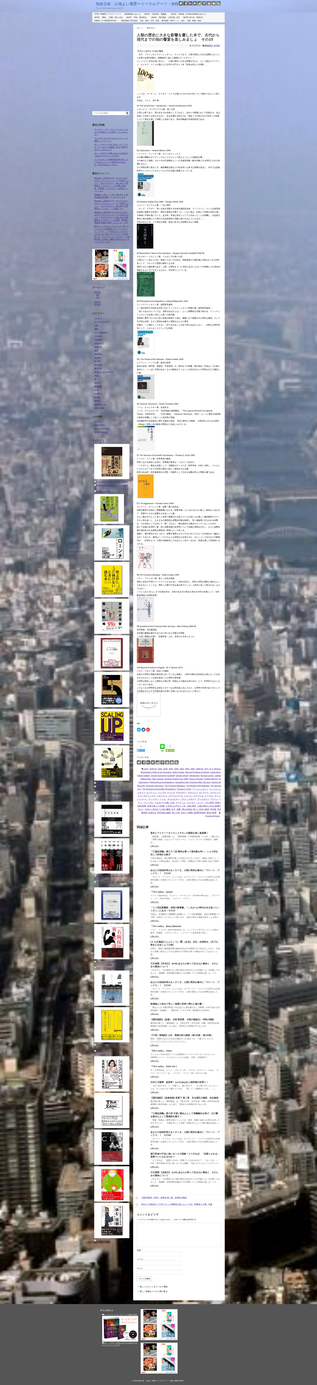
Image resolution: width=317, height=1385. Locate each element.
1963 (187, 769)
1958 (176, 769)
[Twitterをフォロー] (181, 3)
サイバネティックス (147, 796)
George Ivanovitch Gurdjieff (163, 776)
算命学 (97, 383)
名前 (139, 1250)
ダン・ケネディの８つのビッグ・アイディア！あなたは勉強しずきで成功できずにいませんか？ (111, 147)
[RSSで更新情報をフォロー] (218, 3)
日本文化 (98, 347)
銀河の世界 (212, 813)
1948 (165, 769)
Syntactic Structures (154, 786)
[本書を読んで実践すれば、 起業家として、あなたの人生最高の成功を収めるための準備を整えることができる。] (111, 1164)
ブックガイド (203, 799)
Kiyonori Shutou (213, 816)
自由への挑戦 (187, 813)
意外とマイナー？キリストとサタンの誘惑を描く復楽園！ (179, 833)
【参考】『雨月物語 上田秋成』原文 (165, 17)
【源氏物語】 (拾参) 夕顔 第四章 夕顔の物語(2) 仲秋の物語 (182, 1019)
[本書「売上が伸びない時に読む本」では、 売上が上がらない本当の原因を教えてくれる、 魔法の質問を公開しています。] (111, 596)
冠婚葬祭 (98, 340)
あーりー (117, 197)
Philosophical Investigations (161, 782)
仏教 (96, 325)
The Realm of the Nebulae (197, 786)
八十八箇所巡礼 (101, 332)
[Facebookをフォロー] (185, 3)
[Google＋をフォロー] (190, 3)
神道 (96, 376)
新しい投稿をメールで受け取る (154, 1291)
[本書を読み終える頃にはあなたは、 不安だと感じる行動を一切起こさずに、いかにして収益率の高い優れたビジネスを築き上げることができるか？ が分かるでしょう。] (108, 799)
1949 (171, 769)
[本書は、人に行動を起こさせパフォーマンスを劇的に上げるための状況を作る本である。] (111, 836)
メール (140, 1259)
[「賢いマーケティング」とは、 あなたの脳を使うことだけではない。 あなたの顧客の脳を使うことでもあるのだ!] (111, 1042)
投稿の (99, 425)
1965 (192, 769)
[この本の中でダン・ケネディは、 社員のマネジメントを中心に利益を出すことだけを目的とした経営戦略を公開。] (111, 478)
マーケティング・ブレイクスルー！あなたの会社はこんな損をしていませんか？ (111, 132)
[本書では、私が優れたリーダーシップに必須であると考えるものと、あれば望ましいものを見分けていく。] (111, 482)
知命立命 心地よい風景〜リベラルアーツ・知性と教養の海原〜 (150, 4)
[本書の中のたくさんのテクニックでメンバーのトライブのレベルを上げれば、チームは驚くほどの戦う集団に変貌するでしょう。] (111, 706)
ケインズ (171, 792)
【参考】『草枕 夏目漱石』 (136, 17)
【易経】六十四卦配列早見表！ (106, 21)
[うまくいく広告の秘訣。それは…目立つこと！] (111, 885)
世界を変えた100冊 (156, 806)
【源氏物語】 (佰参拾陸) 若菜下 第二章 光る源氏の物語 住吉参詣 (184, 1098)
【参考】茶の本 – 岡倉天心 (192, 17)
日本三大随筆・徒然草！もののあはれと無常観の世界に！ (179, 1082)
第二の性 (176, 813)
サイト (140, 1268)
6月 (97, 295)
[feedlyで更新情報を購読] (214, 3)
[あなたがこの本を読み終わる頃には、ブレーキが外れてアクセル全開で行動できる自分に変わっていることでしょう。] (111, 879)
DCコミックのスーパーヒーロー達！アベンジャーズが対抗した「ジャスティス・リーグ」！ (111, 229)
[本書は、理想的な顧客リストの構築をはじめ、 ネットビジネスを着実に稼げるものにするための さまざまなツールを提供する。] (109, 523)
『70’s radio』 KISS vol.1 (163, 1066)
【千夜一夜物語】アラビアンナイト (107, 14)
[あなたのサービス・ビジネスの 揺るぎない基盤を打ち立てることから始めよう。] (111, 1054)
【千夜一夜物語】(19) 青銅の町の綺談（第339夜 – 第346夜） (181, 1035)
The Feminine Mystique (174, 786)
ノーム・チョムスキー (169, 799)
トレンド (98, 318)
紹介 (183, 21)
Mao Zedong (157, 779)
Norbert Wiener (210, 779)
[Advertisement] (110, 68)
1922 (146, 769)
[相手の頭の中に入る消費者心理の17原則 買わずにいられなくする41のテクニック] (111, 1005)
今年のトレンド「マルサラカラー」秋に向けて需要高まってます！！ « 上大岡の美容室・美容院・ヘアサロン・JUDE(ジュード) (111, 186)
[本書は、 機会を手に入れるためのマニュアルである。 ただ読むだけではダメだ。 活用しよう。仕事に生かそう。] (111, 1201)
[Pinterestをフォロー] (204, 3)
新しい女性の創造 (201, 809)
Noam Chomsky (196, 779)
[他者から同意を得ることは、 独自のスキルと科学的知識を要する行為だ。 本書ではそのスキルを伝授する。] (111, 873)
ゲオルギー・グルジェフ (187, 792)
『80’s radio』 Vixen (161, 1051)
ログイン (98, 421)
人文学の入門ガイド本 (175, 806)
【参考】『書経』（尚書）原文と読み (108, 17)
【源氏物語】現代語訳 (129, 21)
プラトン (214, 799)
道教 (96, 390)
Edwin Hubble (143, 776)
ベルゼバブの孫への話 (164, 803)
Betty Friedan (178, 772)
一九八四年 (209, 803)
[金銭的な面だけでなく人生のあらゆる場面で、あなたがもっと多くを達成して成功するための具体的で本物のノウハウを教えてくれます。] (102, 492)
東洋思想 (98, 368)
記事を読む (154, 846)
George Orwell (182, 776)
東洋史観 (98, 365)
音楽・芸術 (99, 408)
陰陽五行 (98, 394)
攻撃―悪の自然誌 (184, 809)
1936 (160, 769)
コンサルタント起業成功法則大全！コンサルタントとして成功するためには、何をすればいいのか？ (111, 162)
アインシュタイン (200, 789)
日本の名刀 (99, 343)
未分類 (217, 46)
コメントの (101, 429)
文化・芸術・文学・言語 (149, 21)
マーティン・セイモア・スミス (189, 803)
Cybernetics (215, 772)
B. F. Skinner (215, 769)
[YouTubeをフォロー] (209, 3)
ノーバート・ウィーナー (148, 799)
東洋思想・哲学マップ (170, 21)
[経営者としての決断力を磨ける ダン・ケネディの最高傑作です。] (111, 922)
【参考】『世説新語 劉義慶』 (156, 14)
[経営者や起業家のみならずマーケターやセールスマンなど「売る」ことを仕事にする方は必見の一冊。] (111, 633)
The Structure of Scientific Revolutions (159, 789)
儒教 (96, 329)
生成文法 (152, 813)
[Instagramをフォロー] (200, 3)
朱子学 (97, 361)
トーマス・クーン (213, 796)
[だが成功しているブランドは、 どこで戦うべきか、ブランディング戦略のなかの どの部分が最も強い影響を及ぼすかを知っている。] (111, 1127)
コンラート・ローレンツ (210, 792)
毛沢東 (213, 809)
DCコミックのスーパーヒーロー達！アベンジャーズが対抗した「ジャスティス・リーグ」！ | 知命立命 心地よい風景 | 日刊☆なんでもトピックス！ (111, 236)
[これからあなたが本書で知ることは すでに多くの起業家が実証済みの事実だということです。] (102, 1241)
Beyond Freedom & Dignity (197, 772)
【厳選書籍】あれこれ (132, 14)
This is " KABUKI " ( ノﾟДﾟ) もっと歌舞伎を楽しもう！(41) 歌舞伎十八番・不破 (176, 1204)
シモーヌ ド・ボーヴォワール (170, 796)
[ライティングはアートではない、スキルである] (111, 1048)
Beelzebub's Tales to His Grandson (156, 772)
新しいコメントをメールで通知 (154, 1287)
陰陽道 (97, 397)
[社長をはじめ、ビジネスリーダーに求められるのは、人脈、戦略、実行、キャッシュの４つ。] (111, 743)
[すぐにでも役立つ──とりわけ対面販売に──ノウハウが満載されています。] (107, 968)
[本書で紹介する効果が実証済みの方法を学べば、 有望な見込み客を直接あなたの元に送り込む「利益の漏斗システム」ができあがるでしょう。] (111, 780)
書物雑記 (209, 46)
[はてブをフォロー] (195, 3)
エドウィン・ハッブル (156, 792)
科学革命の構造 (164, 813)
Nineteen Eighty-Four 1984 (176, 779)
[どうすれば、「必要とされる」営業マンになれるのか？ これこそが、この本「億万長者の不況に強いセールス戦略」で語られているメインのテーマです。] (111, 670)
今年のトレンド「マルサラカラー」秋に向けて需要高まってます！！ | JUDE (111, 206)
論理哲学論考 (200, 813)
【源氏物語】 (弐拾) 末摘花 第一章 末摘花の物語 (164, 1198)
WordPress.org (100, 432)
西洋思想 (98, 386)
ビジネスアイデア (102, 322)
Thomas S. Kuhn (184, 789)
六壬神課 (98, 336)
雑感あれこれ (100, 404)
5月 (97, 298)
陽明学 (97, 401)
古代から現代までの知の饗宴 (158, 809)
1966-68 (199, 769)
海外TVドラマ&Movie (103, 372)
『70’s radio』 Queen (161, 892)
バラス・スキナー (188, 799)
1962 (181, 769)
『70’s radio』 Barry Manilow (165, 926)
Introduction (194, 776)
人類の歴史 (191, 806)
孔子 (173, 809)
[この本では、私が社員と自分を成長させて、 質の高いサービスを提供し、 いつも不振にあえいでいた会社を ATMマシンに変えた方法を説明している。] (111, 488)
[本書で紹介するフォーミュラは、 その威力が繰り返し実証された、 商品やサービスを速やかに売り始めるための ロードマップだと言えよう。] (111, 560)
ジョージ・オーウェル (194, 796)
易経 (96, 350)
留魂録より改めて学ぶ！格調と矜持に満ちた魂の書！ (177, 1004)
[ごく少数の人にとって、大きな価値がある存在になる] (106, 783)
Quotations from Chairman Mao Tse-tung (193, 782)
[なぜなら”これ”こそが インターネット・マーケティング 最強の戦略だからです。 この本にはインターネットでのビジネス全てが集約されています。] (119, 1315)
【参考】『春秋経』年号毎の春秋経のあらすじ (188, 14)
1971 (206, 769)
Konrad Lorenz (207, 776)
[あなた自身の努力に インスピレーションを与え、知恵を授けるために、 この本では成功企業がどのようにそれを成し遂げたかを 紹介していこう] (111, 789)
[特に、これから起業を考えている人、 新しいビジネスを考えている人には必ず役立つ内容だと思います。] (111, 1091)
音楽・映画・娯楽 (194, 21)
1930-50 (153, 769)
